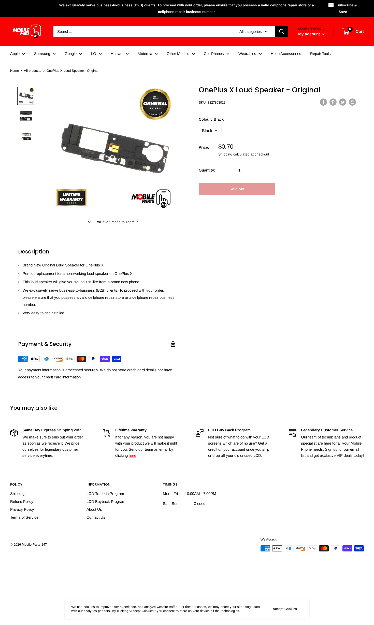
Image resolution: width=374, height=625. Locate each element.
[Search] (281, 31)
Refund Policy (21, 501)
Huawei (117, 53)
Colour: (211, 119)
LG (93, 53)
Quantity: (207, 170)
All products (32, 71)
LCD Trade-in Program (105, 493)
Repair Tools (320, 53)
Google (71, 53)
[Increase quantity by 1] (255, 170)
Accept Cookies (285, 609)
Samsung (42, 53)
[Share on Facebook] (323, 102)
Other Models (178, 53)
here (132, 455)
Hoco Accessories (286, 53)
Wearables (247, 53)
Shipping (17, 493)
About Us (94, 509)
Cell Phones (214, 53)
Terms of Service (24, 517)
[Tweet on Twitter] (342, 102)
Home (14, 71)
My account (309, 34)
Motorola (145, 53)
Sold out (236, 189)
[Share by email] (352, 102)
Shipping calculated (234, 154)
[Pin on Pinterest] (333, 102)
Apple (15, 53)
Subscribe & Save (347, 8)
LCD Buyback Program (106, 501)
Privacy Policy (22, 509)
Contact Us (96, 517)
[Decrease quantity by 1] (224, 170)
